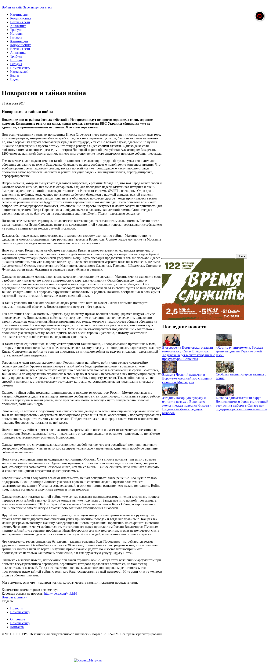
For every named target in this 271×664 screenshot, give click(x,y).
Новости (16, 608)
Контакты (17, 627)
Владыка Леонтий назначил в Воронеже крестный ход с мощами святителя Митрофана (187, 378)
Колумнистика (20, 18)
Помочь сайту (20, 68)
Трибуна (16, 30)
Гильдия (16, 37)
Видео (14, 79)
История (16, 33)
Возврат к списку (14, 597)
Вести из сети (20, 22)
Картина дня (19, 14)
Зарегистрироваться (37, 7)
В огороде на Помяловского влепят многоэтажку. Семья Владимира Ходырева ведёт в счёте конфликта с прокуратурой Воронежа (188, 353)
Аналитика (18, 26)
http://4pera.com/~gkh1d (60, 593)
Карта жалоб (19, 71)
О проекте (17, 619)
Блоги (14, 75)
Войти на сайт (12, 7)
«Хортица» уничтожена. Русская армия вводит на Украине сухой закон (239, 351)
